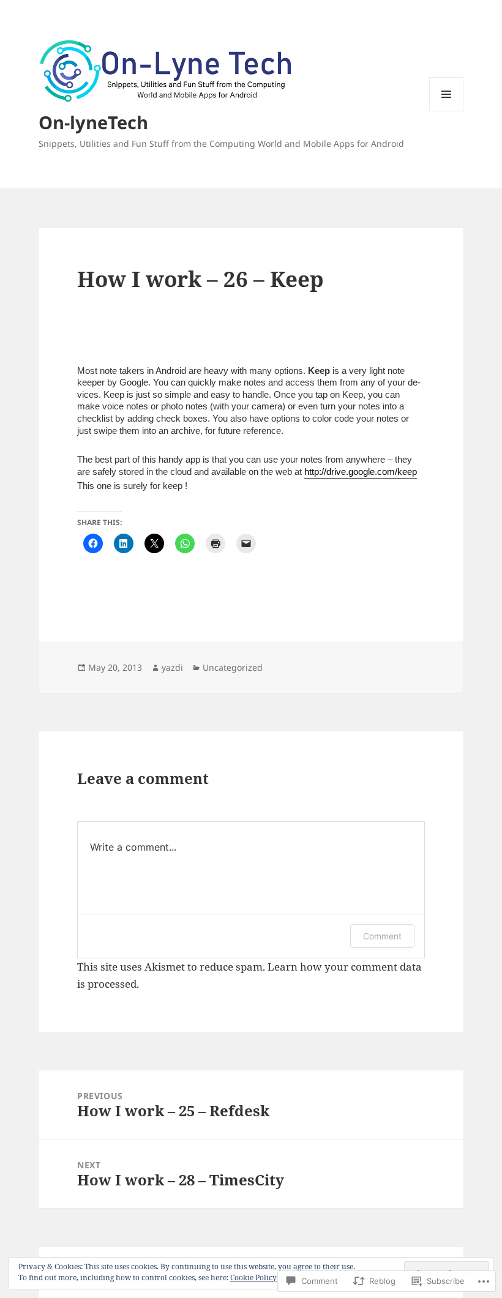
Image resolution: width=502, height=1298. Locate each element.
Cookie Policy (253, 1277)
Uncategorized (233, 667)
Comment (382, 936)
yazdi (172, 667)
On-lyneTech (93, 122)
